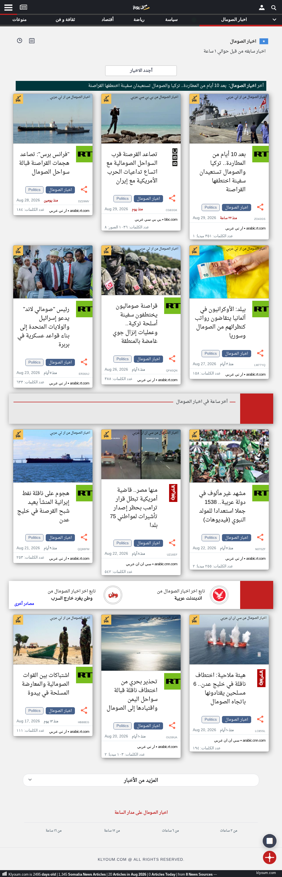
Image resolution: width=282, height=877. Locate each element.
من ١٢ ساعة (112, 831)
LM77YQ (259, 365)
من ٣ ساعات (228, 831)
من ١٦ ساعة (53, 831)
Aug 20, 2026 (213, 730)
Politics (211, 207)
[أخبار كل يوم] (141, 8)
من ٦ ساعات (170, 831)
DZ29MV (83, 201)
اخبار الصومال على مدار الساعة (141, 813)
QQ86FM (83, 549)
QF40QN (171, 370)
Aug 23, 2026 (37, 373)
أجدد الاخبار (141, 71)
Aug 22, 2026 (213, 548)
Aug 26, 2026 (125, 369)
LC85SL (260, 731)
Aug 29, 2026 (215, 218)
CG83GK (171, 210)
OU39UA (171, 737)
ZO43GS (259, 219)
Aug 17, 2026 (37, 721)
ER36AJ (84, 374)
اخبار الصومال (236, 207)
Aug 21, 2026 (37, 548)
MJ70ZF (260, 549)
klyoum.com (266, 873)
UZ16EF (172, 555)
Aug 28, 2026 (37, 200)
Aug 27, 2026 (213, 364)
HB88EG (83, 722)
